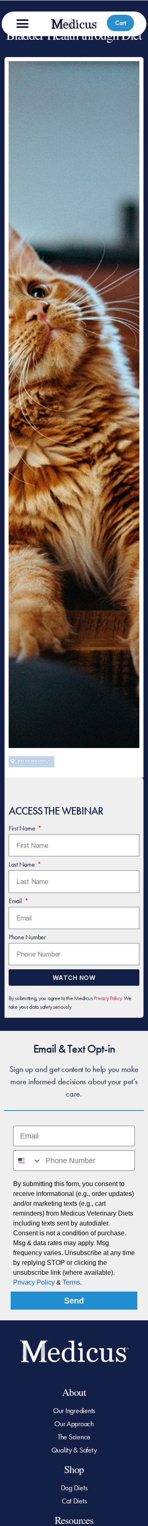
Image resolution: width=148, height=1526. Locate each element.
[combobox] (28, 1160)
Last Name (22, 864)
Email (16, 901)
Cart (120, 22)
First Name (23, 828)
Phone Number (27, 937)
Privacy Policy (107, 998)
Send (74, 1300)
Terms (71, 1282)
